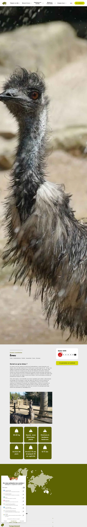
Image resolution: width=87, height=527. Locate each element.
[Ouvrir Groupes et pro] (65, 3)
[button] (11, 408)
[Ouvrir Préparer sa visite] (19, 3)
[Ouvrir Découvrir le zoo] (30, 3)
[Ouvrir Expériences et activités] (43, 3)
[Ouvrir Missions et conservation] (55, 3)
